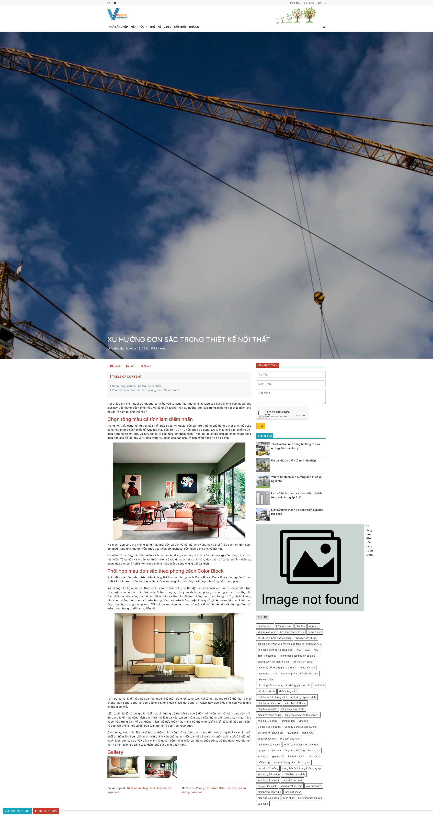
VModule (117, 348)
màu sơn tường (266, 679)
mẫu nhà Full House (295, 703)
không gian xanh (267, 632)
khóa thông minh (288, 691)
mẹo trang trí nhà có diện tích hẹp (299, 673)
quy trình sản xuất (293, 780)
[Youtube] (114, 3)
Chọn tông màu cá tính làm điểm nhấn (136, 386)
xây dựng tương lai (268, 780)
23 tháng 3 (314, 756)
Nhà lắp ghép (118, 26)
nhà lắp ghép (265, 626)
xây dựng (263, 756)
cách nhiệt (288, 797)
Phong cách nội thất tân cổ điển (297, 655)
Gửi (260, 426)
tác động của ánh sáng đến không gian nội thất (284, 685)
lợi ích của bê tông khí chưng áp (301, 744)
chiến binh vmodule (294, 774)
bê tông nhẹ (314, 632)
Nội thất (180, 26)
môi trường (264, 762)
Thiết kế (155, 26)
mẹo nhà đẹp (307, 667)
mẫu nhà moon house (269, 714)
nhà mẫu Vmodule (268, 720)
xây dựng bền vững (269, 774)
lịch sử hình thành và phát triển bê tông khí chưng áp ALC (290, 643)
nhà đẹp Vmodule (267, 709)
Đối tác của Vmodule (269, 726)
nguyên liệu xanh (267, 786)
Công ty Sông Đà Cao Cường (300, 726)
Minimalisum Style (302, 661)
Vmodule (303, 720)
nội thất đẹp (288, 720)
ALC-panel (292, 732)
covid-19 (319, 685)
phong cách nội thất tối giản (273, 661)
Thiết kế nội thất (267, 655)
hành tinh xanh (296, 756)
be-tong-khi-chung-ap (270, 732)
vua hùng (263, 803)
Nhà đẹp (194, 26)
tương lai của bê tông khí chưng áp (301, 768)
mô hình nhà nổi (266, 691)
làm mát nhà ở (293, 791)
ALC (307, 649)
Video (168, 26)
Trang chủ (295, 3)
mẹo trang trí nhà (267, 673)
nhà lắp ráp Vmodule (269, 703)
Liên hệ (322, 3)
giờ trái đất (278, 756)
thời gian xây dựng (305, 637)
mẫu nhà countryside (292, 709)
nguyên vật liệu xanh (269, 750)
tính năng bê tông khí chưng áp (275, 649)
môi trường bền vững (269, 791)
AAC (299, 649)
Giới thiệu (309, 3)
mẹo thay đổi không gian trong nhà (277, 667)
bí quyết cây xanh (290, 738)
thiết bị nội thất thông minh (272, 697)
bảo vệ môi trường (268, 768)
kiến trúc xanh (284, 626)
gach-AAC (308, 732)
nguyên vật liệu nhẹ (291, 786)
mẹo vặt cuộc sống (268, 797)
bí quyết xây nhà (267, 738)
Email (117, 366)
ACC (316, 649)
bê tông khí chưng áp (292, 632)
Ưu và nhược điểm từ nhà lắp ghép (293, 460)
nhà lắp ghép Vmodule (303, 697)
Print (132, 366)
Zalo (17, 811)
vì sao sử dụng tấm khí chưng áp (292, 762)
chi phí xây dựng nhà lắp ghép (275, 637)
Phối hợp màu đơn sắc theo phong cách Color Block (145, 390)
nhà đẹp (300, 626)
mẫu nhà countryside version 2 (302, 714)
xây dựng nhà (313, 786)
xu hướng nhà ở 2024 (310, 797)
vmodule (313, 626)
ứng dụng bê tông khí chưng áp (302, 750)
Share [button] (147, 366)
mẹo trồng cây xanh (269, 744)
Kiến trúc (138, 26)
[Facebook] (108, 3)
